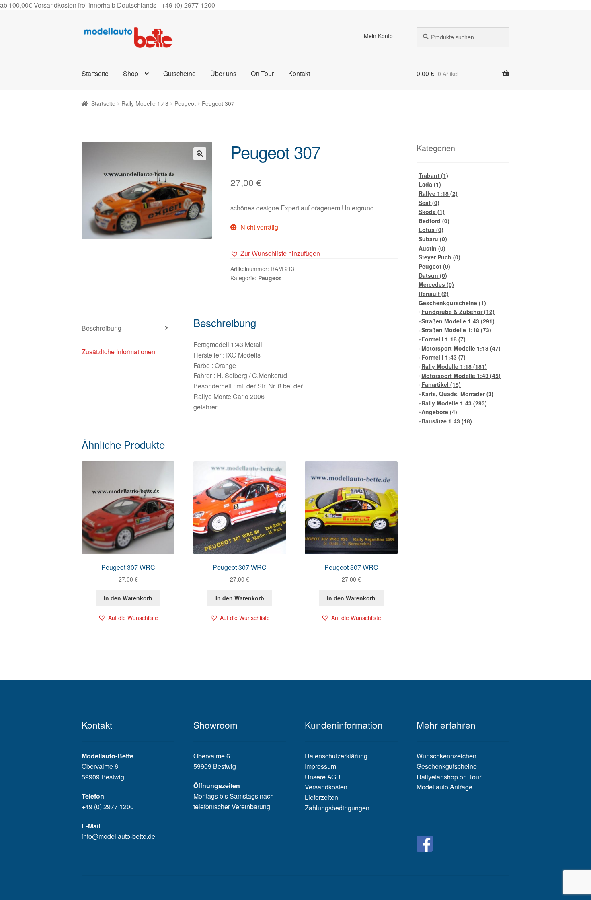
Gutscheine (179, 73)
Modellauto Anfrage (444, 786)
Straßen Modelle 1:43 (458, 321)
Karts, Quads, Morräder (457, 394)
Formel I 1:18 (443, 339)
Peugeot (185, 103)
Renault (434, 294)
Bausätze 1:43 (446, 421)
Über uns (223, 73)
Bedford (434, 221)
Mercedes (436, 284)
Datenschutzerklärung (336, 755)
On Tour (262, 73)
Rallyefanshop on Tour (449, 776)
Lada (430, 184)
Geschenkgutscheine (452, 303)
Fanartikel (441, 384)
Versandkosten (326, 786)
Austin (432, 248)
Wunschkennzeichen (446, 755)
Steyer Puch (439, 257)
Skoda (432, 212)
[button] (275, 253)
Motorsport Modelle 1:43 (461, 376)
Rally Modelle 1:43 (144, 103)
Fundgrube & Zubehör (458, 312)
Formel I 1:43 (443, 357)
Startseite (95, 73)
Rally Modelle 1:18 (454, 366)
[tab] (128, 328)
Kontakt (299, 73)
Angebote (439, 412)
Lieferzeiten (321, 797)
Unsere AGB (323, 776)
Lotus (431, 230)
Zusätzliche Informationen (118, 351)
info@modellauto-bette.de (118, 836)
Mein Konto (378, 36)
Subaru (433, 239)
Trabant (433, 175)
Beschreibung (101, 328)
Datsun (433, 275)
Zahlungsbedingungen (337, 807)
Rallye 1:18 (438, 193)
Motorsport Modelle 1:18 (461, 348)
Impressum (320, 766)
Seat (429, 203)
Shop (130, 73)
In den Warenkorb (128, 598)
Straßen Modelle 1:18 (456, 330)
